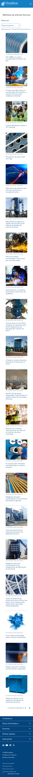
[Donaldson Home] (14, 3)
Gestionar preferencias (9, 771)
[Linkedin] (4, 745)
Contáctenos (7, 718)
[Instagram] (14, 745)
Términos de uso (7, 766)
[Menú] (30, 3)
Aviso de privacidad (8, 763)
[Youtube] (7, 745)
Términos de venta (7, 769)
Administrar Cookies (13, 773)
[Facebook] (11, 745)
